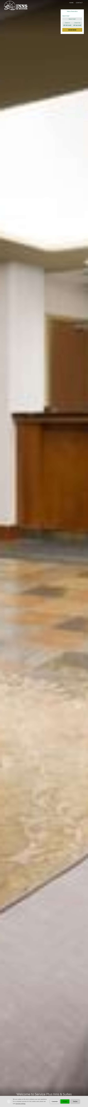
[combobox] (72, 19)
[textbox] (72, 19)
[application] (44, 1101)
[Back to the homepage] (15, 5)
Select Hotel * (66, 16)
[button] (67, 24)
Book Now (72, 30)
